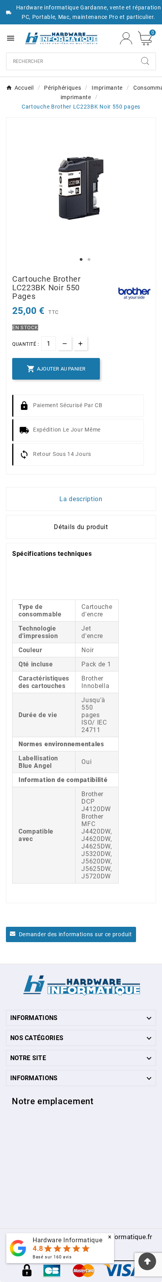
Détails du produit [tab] (81, 527)
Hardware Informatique (68, 1240)
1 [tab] (81, 260)
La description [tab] (81, 499)
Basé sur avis (52, 1257)
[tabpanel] (81, 188)
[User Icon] (126, 38)
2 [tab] (89, 260)
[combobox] (71, 61)
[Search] (145, 61)
